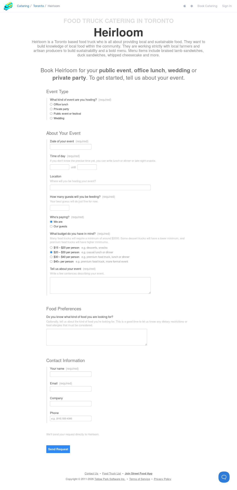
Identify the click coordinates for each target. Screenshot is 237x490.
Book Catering (207, 6)
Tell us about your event (73, 269)
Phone (54, 413)
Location (55, 176)
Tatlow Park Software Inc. (109, 479)
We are (58, 221)
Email (61, 383)
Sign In (227, 6)
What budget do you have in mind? (80, 233)
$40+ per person (91, 261)
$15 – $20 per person (81, 247)
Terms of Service (139, 479)
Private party (61, 109)
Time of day (65, 156)
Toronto (38, 6)
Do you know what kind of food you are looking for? (79, 317)
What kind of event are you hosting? (80, 99)
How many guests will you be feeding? (82, 197)
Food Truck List (111, 473)
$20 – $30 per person (83, 252)
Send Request (58, 449)
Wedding (59, 118)
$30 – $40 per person (91, 257)
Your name (64, 368)
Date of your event (69, 141)
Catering (23, 6)
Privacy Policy (162, 479)
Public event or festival (67, 113)
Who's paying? (67, 217)
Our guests (60, 226)
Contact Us (91, 473)
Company (56, 398)
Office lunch (61, 104)
